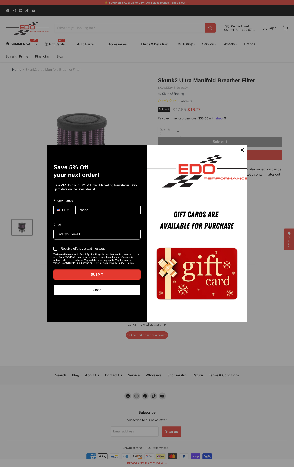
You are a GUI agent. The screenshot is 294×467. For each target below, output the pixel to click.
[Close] (242, 150)
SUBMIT (97, 274)
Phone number (63, 200)
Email (57, 224)
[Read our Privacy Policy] (138, 254)
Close (97, 290)
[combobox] (62, 210)
